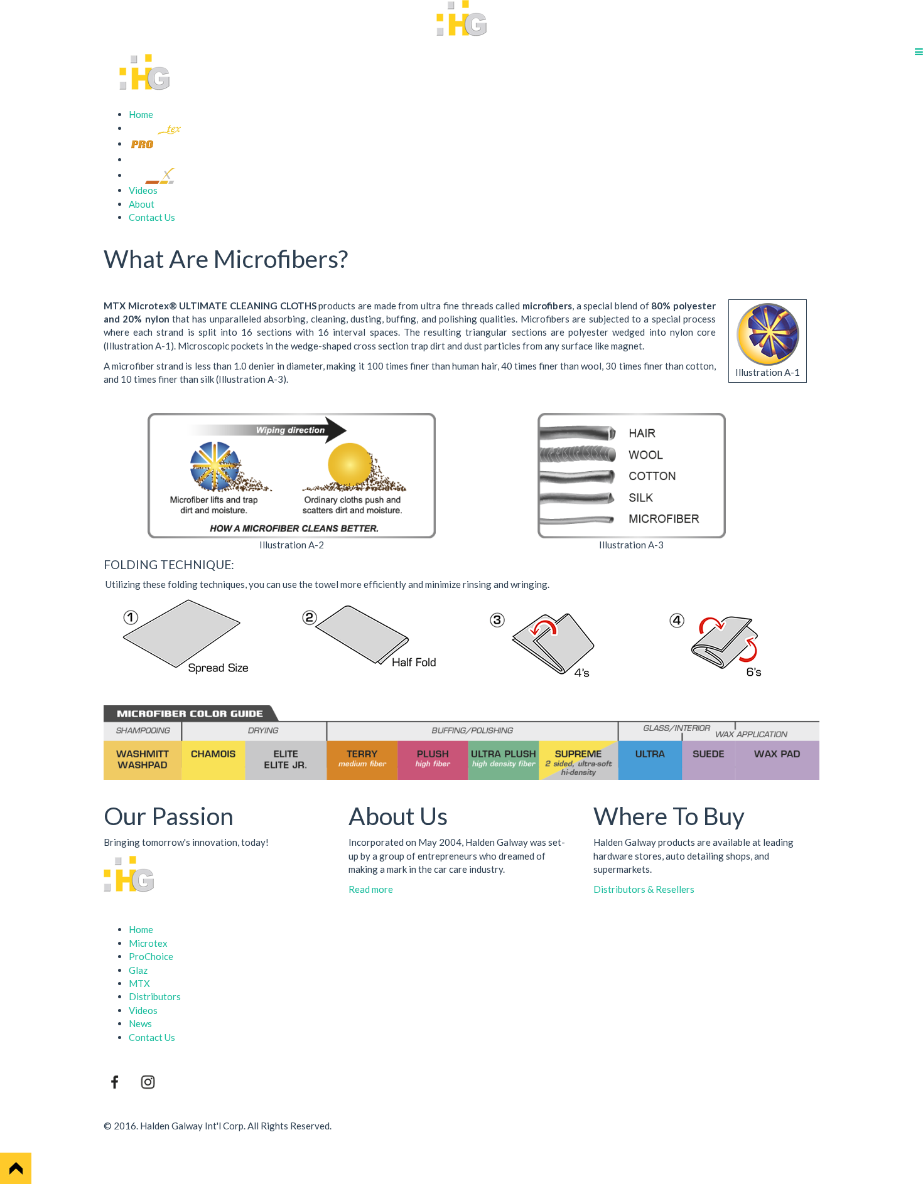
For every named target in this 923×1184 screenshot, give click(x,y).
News (140, 1023)
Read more (370, 889)
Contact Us (152, 217)
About (141, 204)
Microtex (148, 943)
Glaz (138, 970)
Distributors (155, 996)
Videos (143, 190)
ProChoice (151, 956)
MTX (139, 983)
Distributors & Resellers (643, 889)
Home (141, 114)
